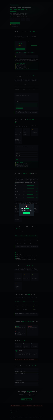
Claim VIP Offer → (26, 213)
